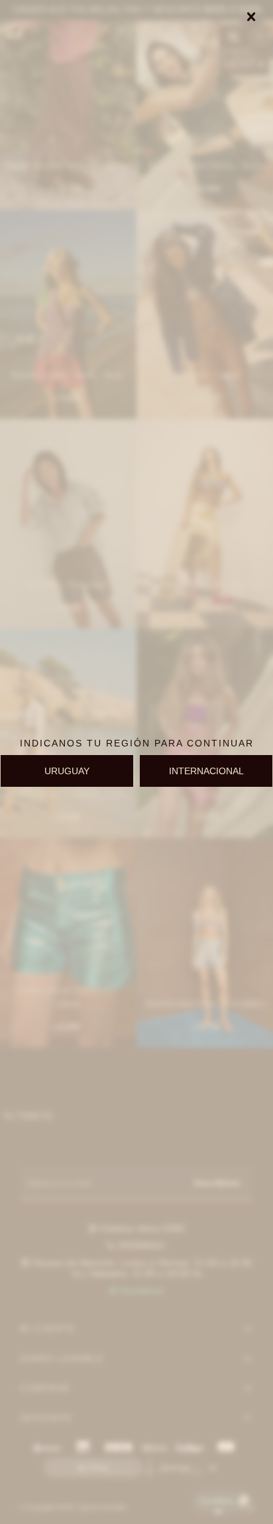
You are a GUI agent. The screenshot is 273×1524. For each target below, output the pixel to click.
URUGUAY (66, 771)
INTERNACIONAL (206, 771)
